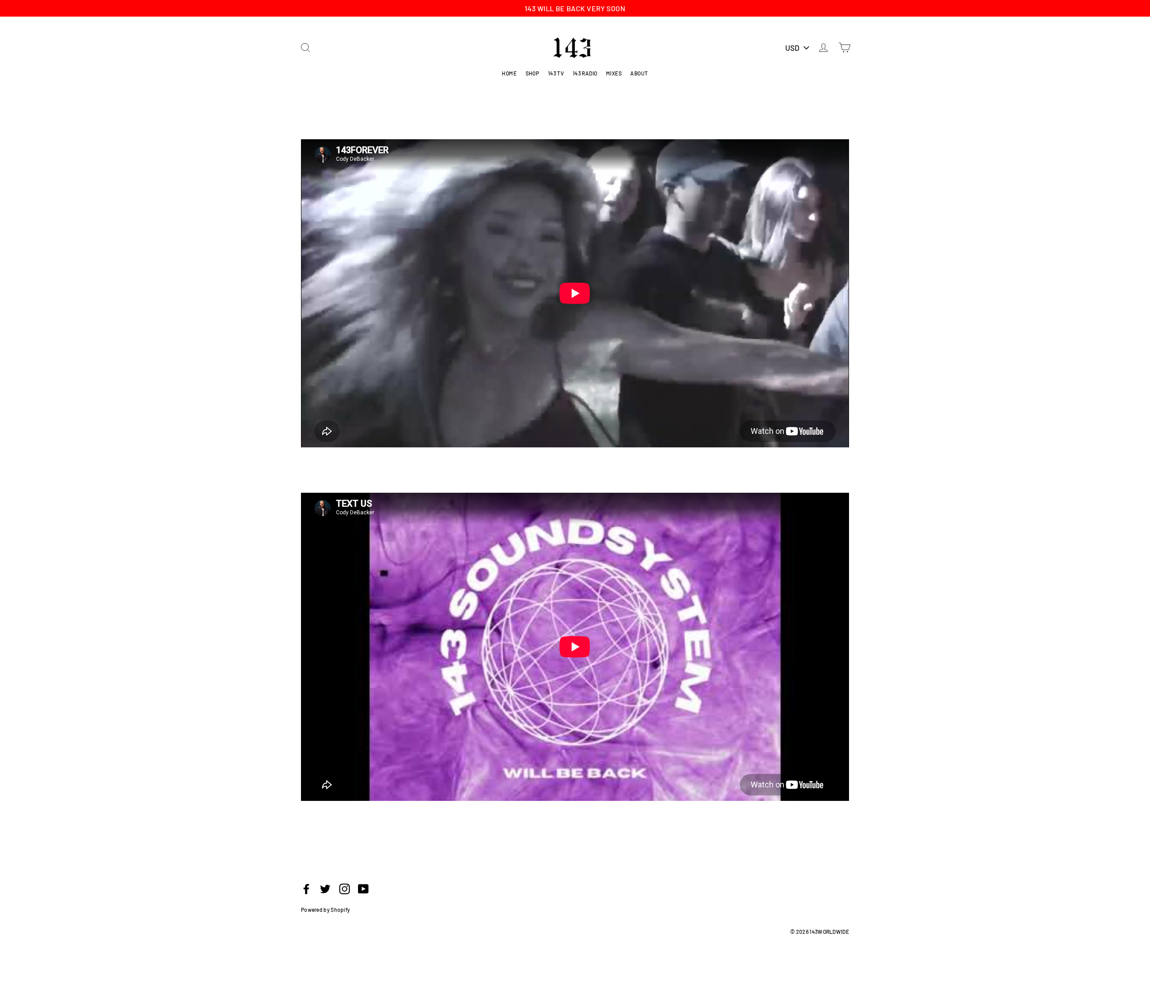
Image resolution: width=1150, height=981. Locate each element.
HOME (509, 73)
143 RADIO (585, 73)
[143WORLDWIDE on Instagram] (344, 888)
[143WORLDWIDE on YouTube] (363, 888)
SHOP (533, 73)
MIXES (614, 73)
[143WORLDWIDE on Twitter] (325, 888)
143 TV (556, 73)
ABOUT (639, 73)
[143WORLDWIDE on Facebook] (306, 888)
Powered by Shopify (325, 909)
